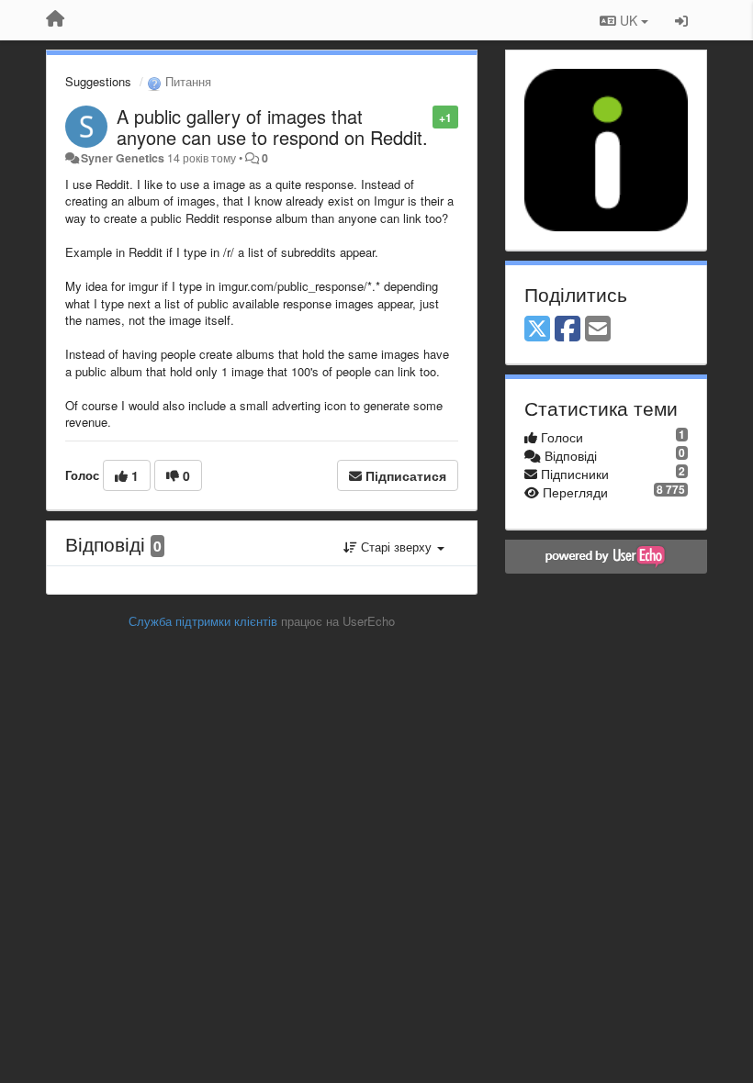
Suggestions (98, 81)
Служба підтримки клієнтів (203, 621)
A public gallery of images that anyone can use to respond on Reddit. (272, 127)
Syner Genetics (122, 158)
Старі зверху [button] (396, 546)
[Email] (598, 329)
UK (628, 20)
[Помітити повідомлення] (423, 116)
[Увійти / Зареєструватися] (681, 20)
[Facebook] (567, 329)
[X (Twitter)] (537, 329)
